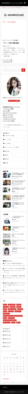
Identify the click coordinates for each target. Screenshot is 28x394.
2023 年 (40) (7, 342)
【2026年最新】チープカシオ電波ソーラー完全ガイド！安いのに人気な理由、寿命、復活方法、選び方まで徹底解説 (18, 189)
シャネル (19, 304)
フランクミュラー (12, 309)
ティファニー (11, 318)
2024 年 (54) (7, 339)
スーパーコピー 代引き (9, 121)
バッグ (7, 143)
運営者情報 (5, 387)
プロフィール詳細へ (14, 100)
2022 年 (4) (7, 346)
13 (17, 366)
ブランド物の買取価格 (11, 43)
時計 (17, 40)
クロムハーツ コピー (8, 117)
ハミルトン (11, 311)
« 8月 (4, 378)
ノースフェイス (12, 304)
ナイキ (5, 304)
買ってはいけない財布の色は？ (10, 320)
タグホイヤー (6, 313)
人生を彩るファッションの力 (12, 3)
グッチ (5, 318)
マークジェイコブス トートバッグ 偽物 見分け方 (18, 217)
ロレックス (6, 306)
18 (10, 369)
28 (20, 371)
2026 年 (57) (7, 331)
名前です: (5, 97)
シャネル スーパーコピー (9, 119)
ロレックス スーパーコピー (10, 112)
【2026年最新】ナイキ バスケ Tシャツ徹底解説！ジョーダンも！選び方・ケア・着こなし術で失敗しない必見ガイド (18, 204)
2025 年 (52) (7, 335)
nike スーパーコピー (8, 115)
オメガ (5, 311)
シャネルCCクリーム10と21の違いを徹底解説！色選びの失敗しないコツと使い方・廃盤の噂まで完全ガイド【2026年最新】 (18, 197)
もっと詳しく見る (7, 60)
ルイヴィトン (18, 311)
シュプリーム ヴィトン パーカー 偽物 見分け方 (18, 227)
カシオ (13, 322)
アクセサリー (9, 135)
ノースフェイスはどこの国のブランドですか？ (13, 315)
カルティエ (13, 306)
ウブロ (5, 309)
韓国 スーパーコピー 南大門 (18, 233)
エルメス (19, 306)
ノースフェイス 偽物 (8, 108)
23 (4, 371)
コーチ (18, 322)
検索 (23, 70)
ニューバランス (7, 322)
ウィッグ (7, 139)
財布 (6, 159)
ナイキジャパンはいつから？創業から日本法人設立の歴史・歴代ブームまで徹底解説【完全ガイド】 (18, 182)
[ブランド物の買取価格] (14, 29)
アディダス (20, 309)
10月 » (7, 378)
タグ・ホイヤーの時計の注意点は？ (13, 263)
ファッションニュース (11, 147)
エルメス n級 (6, 110)
